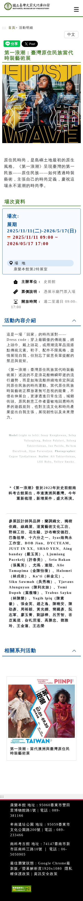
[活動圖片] (41, 104)
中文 (71, 34)
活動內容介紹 (20, 320)
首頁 (11, 27)
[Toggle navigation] (76, 9)
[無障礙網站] (20, 892)
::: (4, 27)
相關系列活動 (20, 650)
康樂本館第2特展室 (31, 269)
